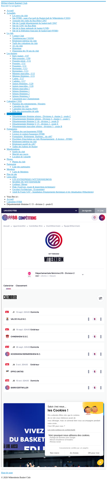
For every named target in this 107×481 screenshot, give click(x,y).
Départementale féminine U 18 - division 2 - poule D (35, 121)
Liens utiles (12, 177)
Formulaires (12, 129)
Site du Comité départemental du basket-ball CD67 (34, 23)
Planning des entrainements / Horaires (28, 104)
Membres (11, 169)
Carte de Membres (20, 172)
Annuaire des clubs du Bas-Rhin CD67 (29, 20)
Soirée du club (18, 151)
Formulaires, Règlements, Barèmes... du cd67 (32, 136)
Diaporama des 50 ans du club (25, 51)
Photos (10, 159)
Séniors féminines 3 (21, 96)
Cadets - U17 (18, 78)
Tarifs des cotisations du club (25, 43)
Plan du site (12, 174)
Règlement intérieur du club (24, 41)
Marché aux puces (20, 154)
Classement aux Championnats (25, 99)
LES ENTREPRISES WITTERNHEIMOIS (32, 179)
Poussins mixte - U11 (21, 61)
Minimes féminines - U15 (23, 76)
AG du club (17, 46)
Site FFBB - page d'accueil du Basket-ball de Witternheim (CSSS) (41, 18)
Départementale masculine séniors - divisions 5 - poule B (37, 126)
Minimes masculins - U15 (23, 73)
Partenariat (11, 164)
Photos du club (18, 162)
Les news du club (20, 15)
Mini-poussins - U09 (21, 58)
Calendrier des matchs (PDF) (25, 109)
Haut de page (7, 472)
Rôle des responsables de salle (25, 111)
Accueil (10, 10)
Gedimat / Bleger (19, 184)
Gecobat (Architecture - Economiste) (28, 189)
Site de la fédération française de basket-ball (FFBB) (35, 31)
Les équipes (12, 53)
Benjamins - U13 (19, 68)
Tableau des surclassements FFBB (27, 131)
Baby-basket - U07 (20, 56)
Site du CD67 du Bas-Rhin (24, 25)
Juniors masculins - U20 (22, 86)
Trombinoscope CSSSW (23, 38)
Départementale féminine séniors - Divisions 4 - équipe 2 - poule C (41, 116)
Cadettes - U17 (18, 81)
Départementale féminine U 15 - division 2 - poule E (35, 124)
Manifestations (13, 149)
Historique (16, 48)
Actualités (11, 13)
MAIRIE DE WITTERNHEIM (26, 182)
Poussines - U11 (19, 66)
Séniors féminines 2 (21, 94)
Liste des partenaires (21, 167)
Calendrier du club (20, 106)
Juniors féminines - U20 (22, 83)
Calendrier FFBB (14, 114)
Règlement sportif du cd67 (24, 144)
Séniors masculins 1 (21, 88)
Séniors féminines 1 (21, 91)
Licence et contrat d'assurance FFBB (28, 134)
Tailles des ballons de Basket (24, 146)
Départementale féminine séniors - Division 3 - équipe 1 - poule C (41, 119)
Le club (10, 33)
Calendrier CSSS (14, 101)
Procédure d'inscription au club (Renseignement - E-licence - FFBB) (42, 139)
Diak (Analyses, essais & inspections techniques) (33, 187)
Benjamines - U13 (20, 71)
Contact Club (18, 36)
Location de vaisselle (21, 156)
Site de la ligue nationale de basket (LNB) (30, 28)
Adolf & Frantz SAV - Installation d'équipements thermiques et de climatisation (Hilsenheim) (53, 192)
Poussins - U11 (18, 63)
